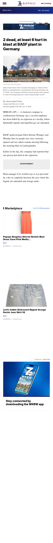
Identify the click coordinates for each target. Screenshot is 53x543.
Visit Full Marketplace (41, 208)
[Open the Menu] (4, 3)
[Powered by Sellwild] (46, 359)
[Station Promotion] (26, 27)
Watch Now (45, 3)
